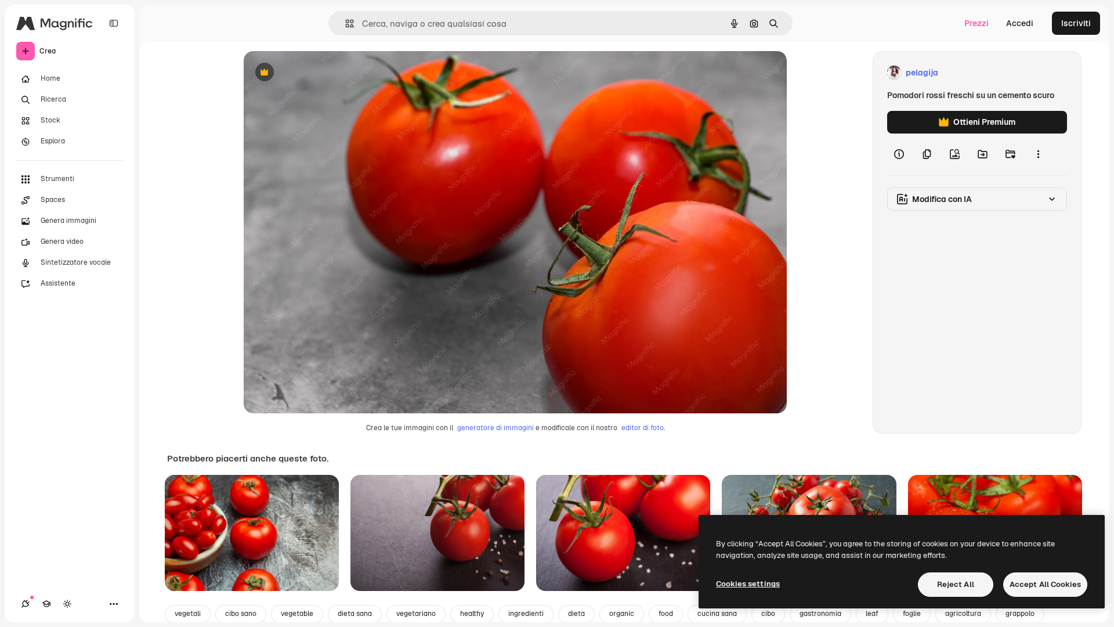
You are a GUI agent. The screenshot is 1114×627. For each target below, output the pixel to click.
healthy (472, 613)
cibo (768, 613)
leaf (872, 613)
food (666, 613)
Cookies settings (748, 584)
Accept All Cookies (1045, 584)
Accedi (1019, 23)
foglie (912, 613)
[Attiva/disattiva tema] (67, 603)
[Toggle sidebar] (113, 23)
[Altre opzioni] (1038, 154)
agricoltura (963, 613)
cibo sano (240, 613)
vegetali (188, 613)
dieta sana (355, 613)
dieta (576, 613)
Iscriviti (1076, 23)
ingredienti (526, 613)
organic (621, 613)
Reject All (955, 584)
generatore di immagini (495, 428)
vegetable (297, 613)
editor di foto (642, 428)
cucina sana (717, 613)
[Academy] (46, 603)
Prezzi (976, 23)
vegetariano (416, 613)
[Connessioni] (25, 603)
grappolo (1020, 613)
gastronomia (820, 613)
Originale (320, 72)
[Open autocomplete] (345, 23)
